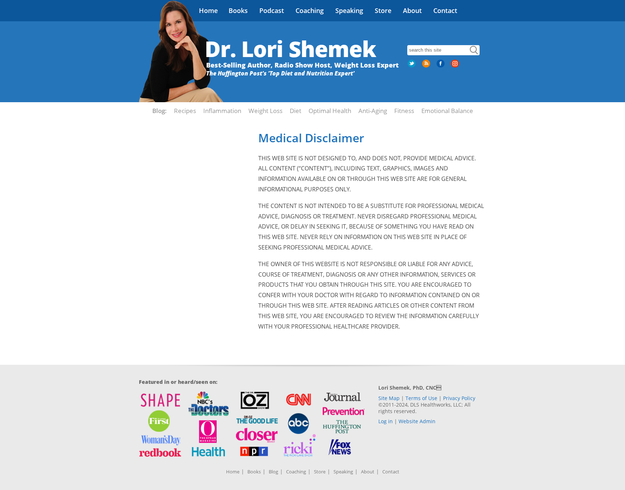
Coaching (310, 10)
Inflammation (222, 111)
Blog (273, 471)
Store (383, 10)
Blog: (159, 111)
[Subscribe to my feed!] (427, 66)
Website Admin (417, 421)
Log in (385, 421)
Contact (445, 10)
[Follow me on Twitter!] (412, 66)
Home (208, 10)
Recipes (185, 111)
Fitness (404, 111)
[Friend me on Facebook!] (441, 66)
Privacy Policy (459, 398)
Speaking (349, 10)
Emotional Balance (447, 111)
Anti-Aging (372, 111)
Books (238, 10)
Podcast (271, 10)
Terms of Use (421, 398)
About (412, 10)
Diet (295, 111)
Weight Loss (265, 111)
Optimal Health (330, 111)
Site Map (389, 398)
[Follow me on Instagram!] (456, 66)
